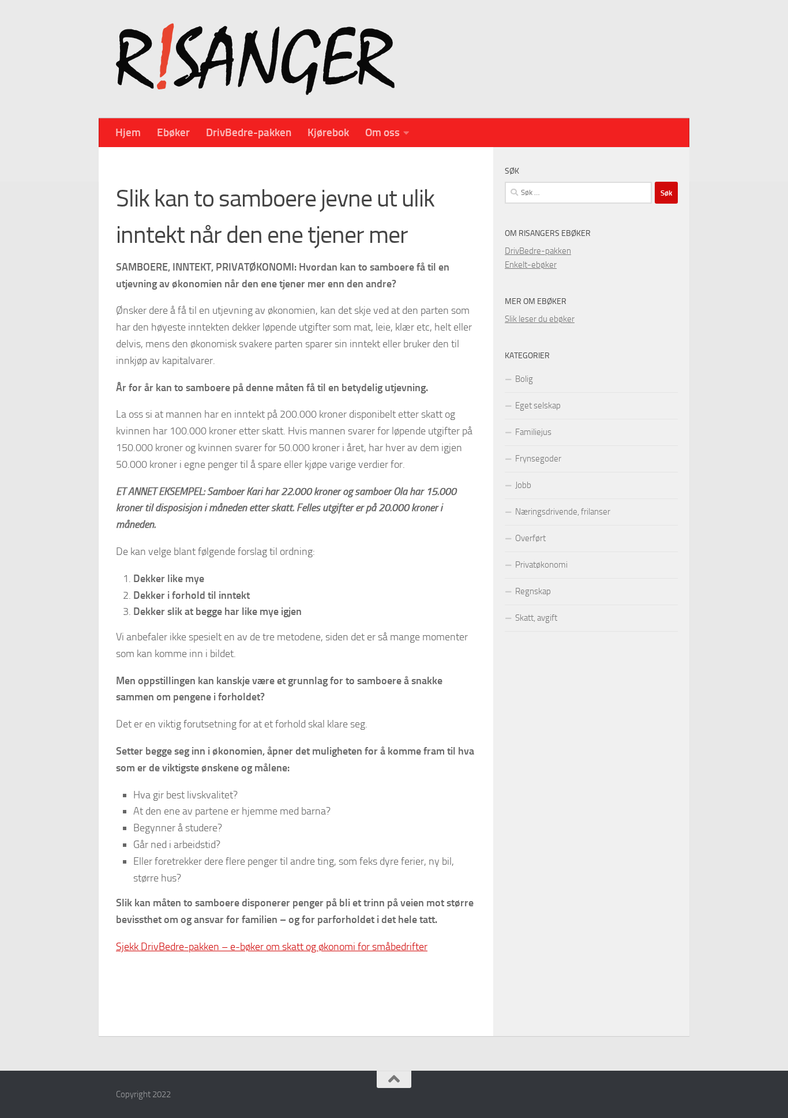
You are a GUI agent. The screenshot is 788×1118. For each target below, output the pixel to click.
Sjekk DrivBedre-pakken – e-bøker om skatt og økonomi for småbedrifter (271, 946)
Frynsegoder (538, 458)
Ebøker (173, 132)
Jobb (523, 485)
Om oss (382, 132)
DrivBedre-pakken (248, 132)
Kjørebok (328, 132)
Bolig (524, 379)
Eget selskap (538, 405)
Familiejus (533, 432)
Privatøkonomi (541, 565)
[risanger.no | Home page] (255, 59)
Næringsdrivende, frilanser (562, 512)
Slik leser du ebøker (540, 319)
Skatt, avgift (536, 618)
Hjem (128, 132)
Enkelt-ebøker (531, 265)
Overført (530, 538)
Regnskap (533, 591)
